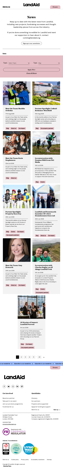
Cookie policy (15, 459)
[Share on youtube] (8, 386)
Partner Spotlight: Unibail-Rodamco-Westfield (46, 109)
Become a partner (9, 398)
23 (39, 357)
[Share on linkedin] (17, 386)
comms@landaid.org (31, 38)
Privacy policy (25, 459)
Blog (7, 128)
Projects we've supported (40, 404)
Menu (5, 7)
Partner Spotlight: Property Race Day (13, 213)
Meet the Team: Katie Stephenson (14, 159)
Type (35, 63)
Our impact (22, 128)
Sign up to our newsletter (31, 43)
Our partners (36, 401)
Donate (55, 7)
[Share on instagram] (13, 386)
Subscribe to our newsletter (25, 363)
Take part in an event (9, 401)
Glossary (34, 398)
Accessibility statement (37, 459)
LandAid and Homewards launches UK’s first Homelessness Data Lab (45, 214)
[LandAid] (31, 5)
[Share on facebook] (4, 386)
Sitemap (49, 459)
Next (44, 357)
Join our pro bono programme (13, 404)
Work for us (35, 410)
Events (43, 182)
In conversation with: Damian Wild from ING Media (44, 160)
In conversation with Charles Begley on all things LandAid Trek (44, 267)
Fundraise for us (8, 407)
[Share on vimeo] (21, 386)
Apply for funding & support (41, 407)
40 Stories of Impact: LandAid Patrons (29, 323)
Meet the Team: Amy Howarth (13, 266)
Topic (5, 63)
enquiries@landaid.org (9, 424)
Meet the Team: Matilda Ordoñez (15, 109)
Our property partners (47, 128)
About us (13, 128)
